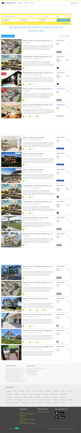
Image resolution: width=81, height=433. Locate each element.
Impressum (22, 417)
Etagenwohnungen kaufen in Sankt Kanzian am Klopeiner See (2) (15, 378)
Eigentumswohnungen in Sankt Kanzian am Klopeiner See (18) (15, 375)
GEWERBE (25, 3)
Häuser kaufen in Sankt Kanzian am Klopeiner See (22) (14, 368)
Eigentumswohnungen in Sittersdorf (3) (33, 371)
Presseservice (23, 415)
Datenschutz (22, 421)
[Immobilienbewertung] (16, 428)
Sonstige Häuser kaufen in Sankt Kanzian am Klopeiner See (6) (15, 371)
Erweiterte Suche (65, 23)
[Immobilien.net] (9, 3)
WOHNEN (19, 3)
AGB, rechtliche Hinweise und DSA (27, 419)
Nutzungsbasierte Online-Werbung (27, 423)
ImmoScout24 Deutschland (43, 411)
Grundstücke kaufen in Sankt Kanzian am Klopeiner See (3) (14, 381)
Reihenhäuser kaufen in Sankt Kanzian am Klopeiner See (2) (15, 374)
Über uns (22, 411)
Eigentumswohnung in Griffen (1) (32, 374)
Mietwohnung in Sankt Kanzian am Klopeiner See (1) (13, 377)
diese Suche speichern (8, 36)
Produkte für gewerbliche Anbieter (27, 413)
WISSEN (32, 3)
